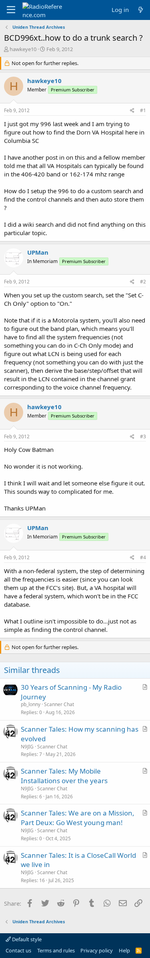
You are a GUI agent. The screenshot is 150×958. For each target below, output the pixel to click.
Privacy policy (96, 950)
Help (124, 950)
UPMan (37, 252)
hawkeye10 (23, 49)
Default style (26, 939)
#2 (143, 281)
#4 (143, 557)
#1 (143, 110)
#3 (143, 436)
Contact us (18, 950)
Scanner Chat (59, 704)
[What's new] (140, 9)
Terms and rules (56, 950)
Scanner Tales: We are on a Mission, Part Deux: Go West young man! (77, 817)
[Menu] (11, 10)
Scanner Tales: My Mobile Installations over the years (64, 775)
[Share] (132, 110)
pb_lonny (30, 704)
